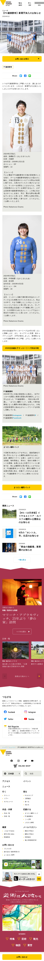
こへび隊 (28, 819)
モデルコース (8, 801)
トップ (4, 747)
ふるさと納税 (29, 822)
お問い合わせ (8, 845)
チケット (7, 795)
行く (4, 792)
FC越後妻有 (8, 67)
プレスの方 (7, 849)
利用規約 (28, 837)
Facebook (17, 418)
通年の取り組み (9, 834)
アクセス (6, 781)
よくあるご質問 (9, 855)
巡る (25, 792)
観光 (35, 939)
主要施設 (28, 798)
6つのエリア (29, 795)
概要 (4, 827)
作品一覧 (7, 813)
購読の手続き (29, 831)
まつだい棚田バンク (31, 813)
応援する (27, 809)
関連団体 (7, 837)
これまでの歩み (9, 831)
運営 (29, 945)
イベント (27, 781)
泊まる (27, 804)
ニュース (5, 10)
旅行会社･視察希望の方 (12, 852)
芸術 (24, 939)
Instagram (17, 415)
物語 (18, 945)
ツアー (6, 798)
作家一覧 (7, 816)
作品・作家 (7, 809)
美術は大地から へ (22, 676)
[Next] (39, 676)
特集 (12, 939)
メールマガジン (30, 827)
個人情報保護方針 (31, 840)
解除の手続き (29, 834)
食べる (27, 801)
